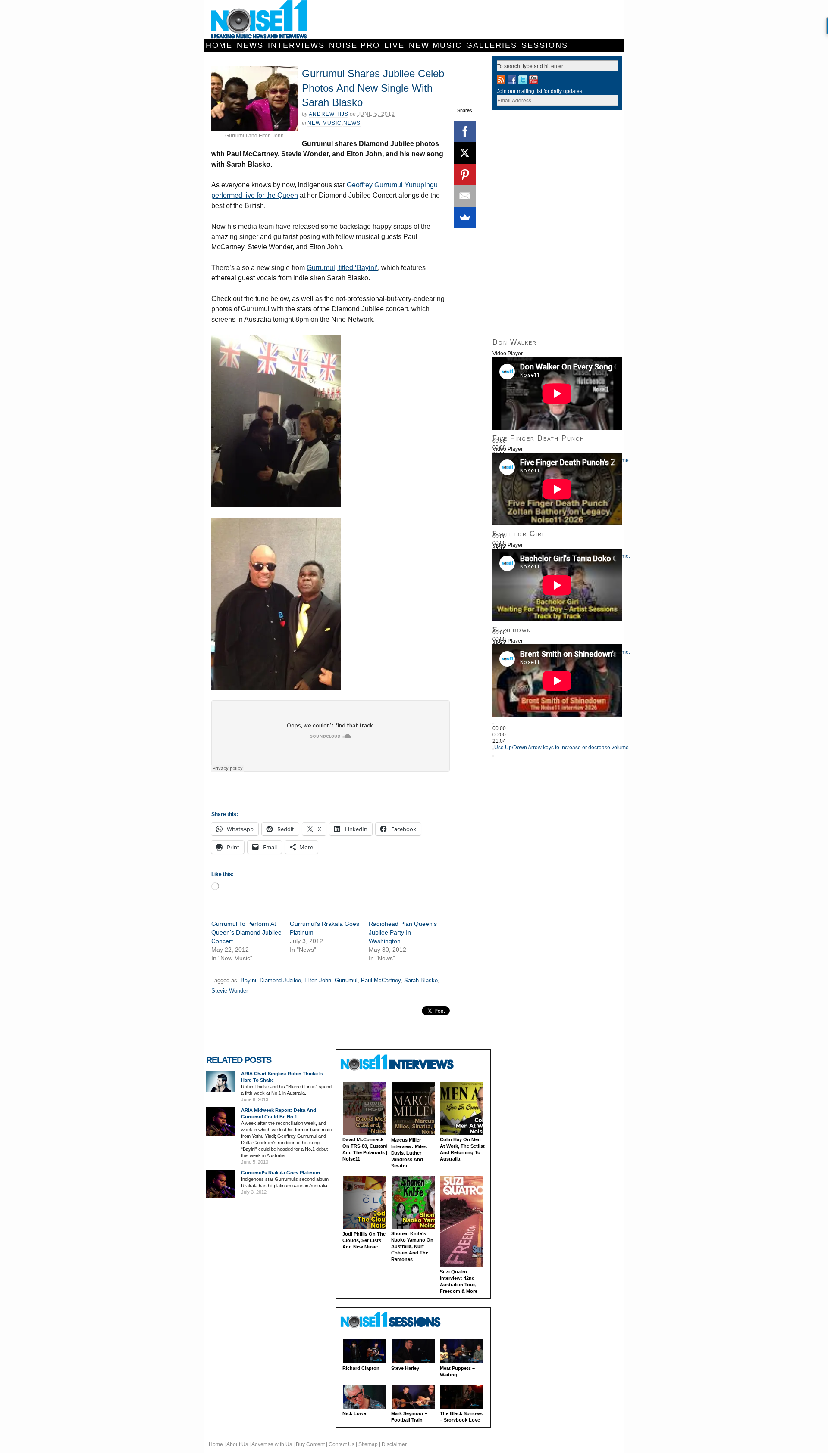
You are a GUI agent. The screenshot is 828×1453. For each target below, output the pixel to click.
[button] (276, 421)
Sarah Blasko (421, 980)
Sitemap (368, 1444)
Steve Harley (405, 1368)
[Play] (493, 723)
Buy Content (310, 1444)
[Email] (465, 196)
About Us (237, 1444)
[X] (465, 153)
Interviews (296, 45)
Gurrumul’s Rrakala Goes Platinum (280, 1172)
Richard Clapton (361, 1368)
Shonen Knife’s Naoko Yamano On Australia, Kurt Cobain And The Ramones (412, 1246)
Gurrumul (346, 980)
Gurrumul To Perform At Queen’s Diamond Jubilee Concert (246, 932)
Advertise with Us (271, 1444)
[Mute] (493, 749)
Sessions (544, 45)
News (250, 45)
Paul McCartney (381, 980)
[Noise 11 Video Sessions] (398, 1320)
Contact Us (341, 1444)
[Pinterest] (465, 174)
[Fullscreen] (493, 756)
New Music (435, 45)
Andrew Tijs (328, 114)
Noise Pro (354, 45)
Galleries (491, 45)
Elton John (317, 980)
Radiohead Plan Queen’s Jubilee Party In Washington (403, 932)
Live (394, 45)
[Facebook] (465, 131)
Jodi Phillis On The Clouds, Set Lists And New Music (364, 1240)
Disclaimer (394, 1444)
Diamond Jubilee (280, 980)
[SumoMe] (465, 217)
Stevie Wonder (229, 990)
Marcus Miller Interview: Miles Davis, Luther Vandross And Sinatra (409, 1152)
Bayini (248, 980)
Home (219, 45)
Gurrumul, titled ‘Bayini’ (342, 267)
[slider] (562, 748)
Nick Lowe (354, 1413)
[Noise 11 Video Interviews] (398, 1062)
